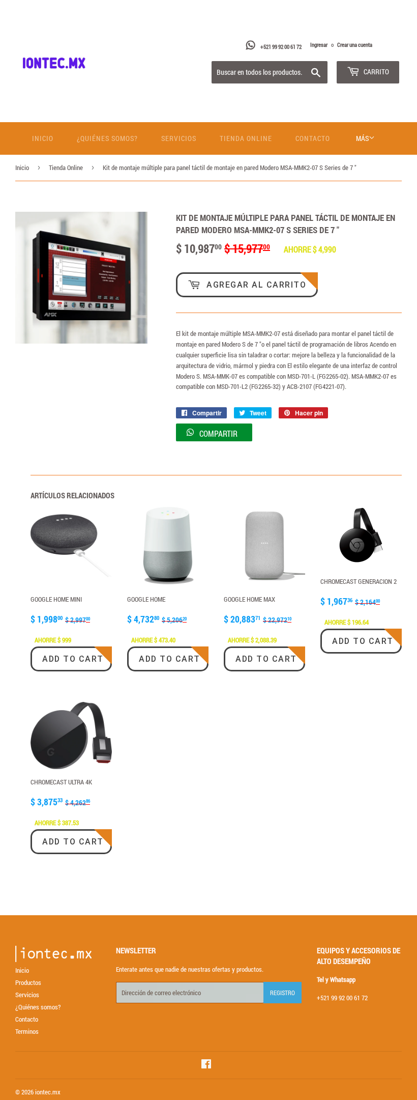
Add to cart (73, 659)
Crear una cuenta (354, 44)
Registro (282, 993)
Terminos (27, 1031)
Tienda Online (246, 138)
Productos (28, 982)
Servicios (178, 138)
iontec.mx (48, 1091)
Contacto (312, 138)
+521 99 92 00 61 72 (281, 46)
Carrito (375, 71)
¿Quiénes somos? (107, 138)
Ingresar (318, 44)
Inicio (42, 138)
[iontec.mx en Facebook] (206, 1065)
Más (362, 138)
